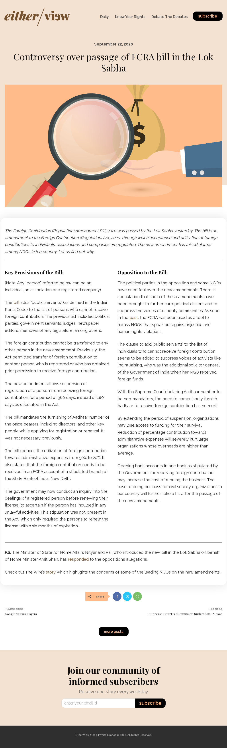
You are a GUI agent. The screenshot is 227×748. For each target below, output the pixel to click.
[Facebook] (117, 596)
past (133, 317)
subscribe (150, 703)
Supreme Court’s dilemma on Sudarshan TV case (185, 614)
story (51, 572)
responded (78, 559)
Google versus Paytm (21, 614)
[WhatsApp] (137, 596)
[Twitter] (127, 596)
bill (16, 302)
